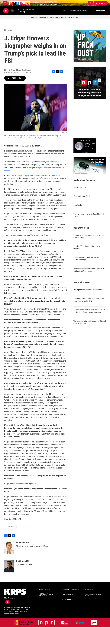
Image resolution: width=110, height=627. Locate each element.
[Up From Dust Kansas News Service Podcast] (90, 46)
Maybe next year (79, 187)
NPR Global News (81, 282)
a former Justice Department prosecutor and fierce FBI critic (35, 175)
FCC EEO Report (67, 599)
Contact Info (89, 590)
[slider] (15, 11)
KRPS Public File (44, 590)
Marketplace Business (84, 180)
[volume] (12, 10)
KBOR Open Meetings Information (46, 595)
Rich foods (77, 205)
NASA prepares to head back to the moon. (89, 290)
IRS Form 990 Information (70, 590)
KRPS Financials (67, 594)
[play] (6, 11)
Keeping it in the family (82, 196)
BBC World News (81, 227)
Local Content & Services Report (93, 595)
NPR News (8, 30)
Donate (101, 3)
